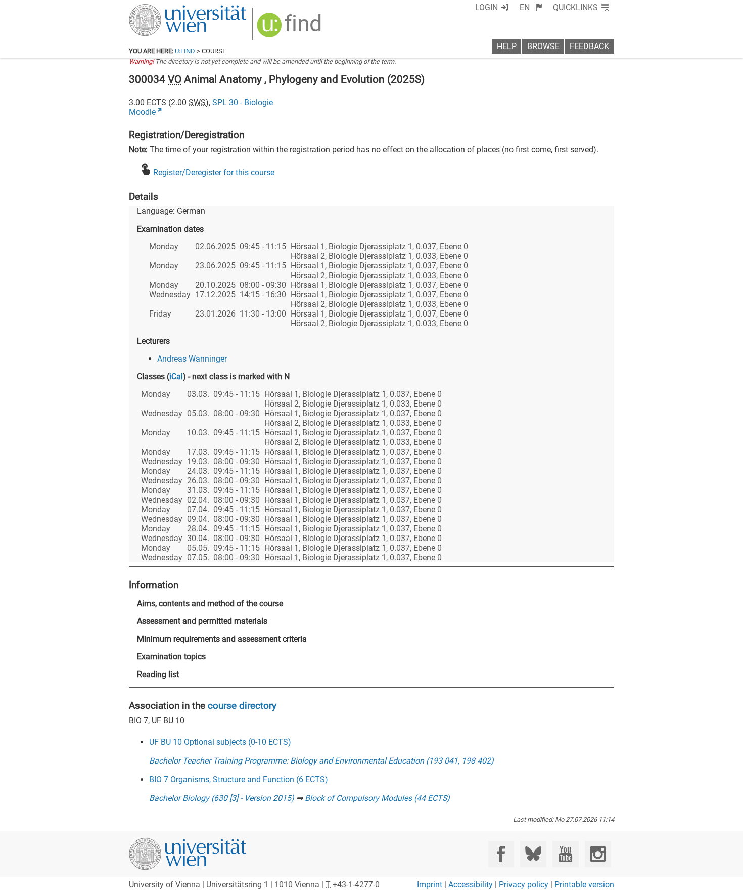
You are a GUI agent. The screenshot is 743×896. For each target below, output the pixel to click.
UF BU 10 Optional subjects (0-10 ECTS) (220, 742)
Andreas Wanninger (192, 359)
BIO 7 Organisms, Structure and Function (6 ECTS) (238, 779)
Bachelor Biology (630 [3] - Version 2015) (221, 798)
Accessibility (470, 884)
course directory (242, 705)
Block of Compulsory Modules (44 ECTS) (377, 798)
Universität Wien (164, 9)
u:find (185, 51)
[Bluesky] (533, 854)
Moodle (142, 112)
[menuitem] (531, 7)
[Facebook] (501, 854)
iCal (176, 376)
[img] (290, 28)
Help (507, 46)
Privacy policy (523, 884)
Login (486, 7)
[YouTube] (565, 854)
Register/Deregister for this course (213, 172)
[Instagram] (598, 854)
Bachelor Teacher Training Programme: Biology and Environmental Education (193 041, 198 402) (321, 761)
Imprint (429, 884)
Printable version (584, 884)
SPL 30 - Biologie (242, 102)
